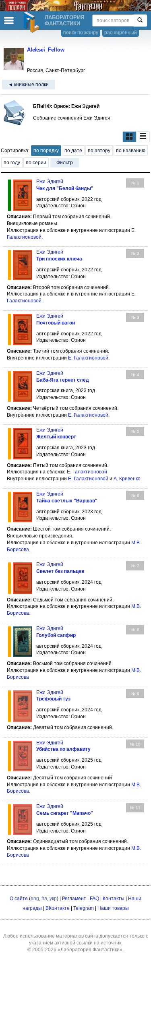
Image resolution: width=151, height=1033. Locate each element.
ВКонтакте (58, 908)
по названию (130, 150)
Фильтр (64, 162)
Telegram (83, 908)
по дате (73, 150)
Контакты (113, 898)
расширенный (120, 32)
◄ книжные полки (28, 84)
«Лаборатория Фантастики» (90, 949)
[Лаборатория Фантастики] (32, 22)
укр (53, 898)
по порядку (46, 150)
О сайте (19, 898)
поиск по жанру (80, 32)
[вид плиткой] (129, 136)
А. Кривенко (127, 478)
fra (44, 898)
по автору (99, 150)
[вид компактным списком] (143, 136)
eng (35, 898)
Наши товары (113, 908)
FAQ (94, 898)
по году (12, 162)
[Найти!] (140, 20)
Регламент (74, 898)
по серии (36, 162)
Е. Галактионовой (88, 358)
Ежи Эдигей (49, 181)
